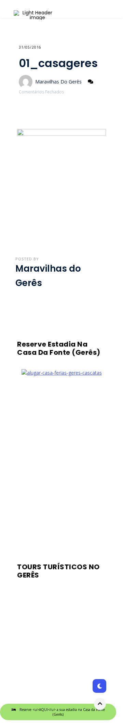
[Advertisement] (61, 467)
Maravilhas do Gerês (58, 81)
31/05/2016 (30, 47)
